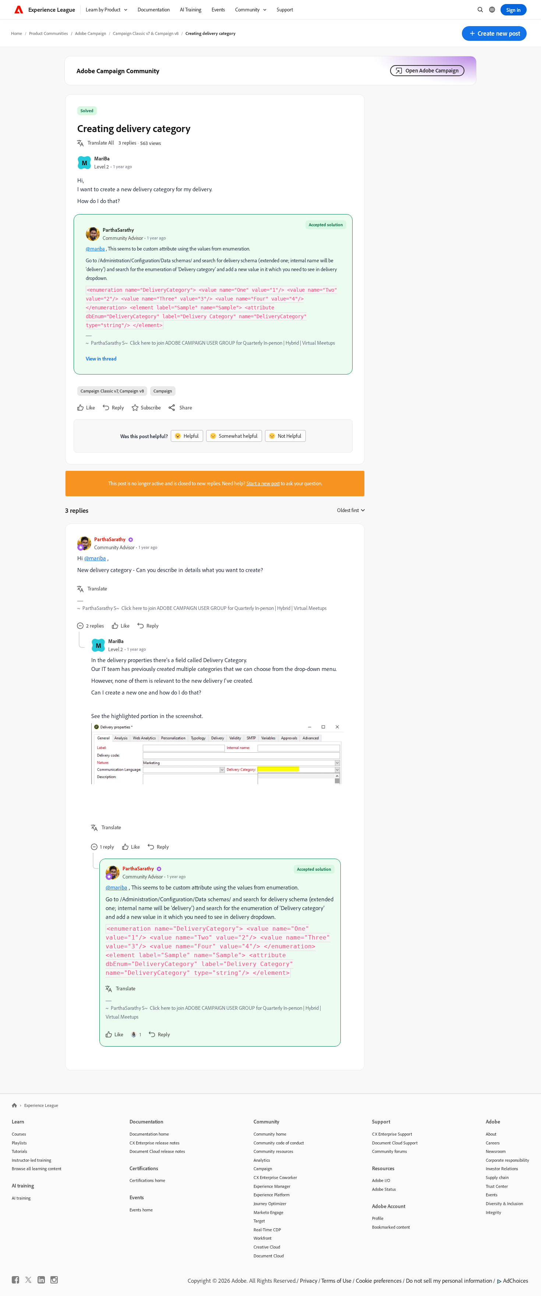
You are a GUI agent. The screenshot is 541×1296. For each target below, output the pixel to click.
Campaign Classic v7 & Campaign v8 (145, 33)
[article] (213, 584)
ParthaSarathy (118, 230)
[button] (494, 33)
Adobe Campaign (90, 33)
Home (16, 33)
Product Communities (48, 33)
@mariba (95, 248)
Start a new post (263, 483)
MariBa (102, 158)
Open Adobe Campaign (432, 70)
